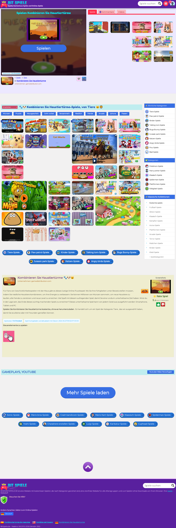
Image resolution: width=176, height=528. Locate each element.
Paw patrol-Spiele (156, 116)
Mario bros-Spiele (40, 415)
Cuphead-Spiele (146, 424)
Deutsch (8, 514)
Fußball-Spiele (155, 207)
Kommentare (107, 12)
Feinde (90, 114)
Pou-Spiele (153, 148)
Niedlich (78, 114)
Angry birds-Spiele (156, 143)
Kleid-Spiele (154, 252)
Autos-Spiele (154, 225)
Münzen (6, 114)
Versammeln (64, 114)
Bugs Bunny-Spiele (157, 130)
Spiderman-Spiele (156, 180)
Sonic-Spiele (13, 415)
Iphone (113, 114)
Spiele (92, 12)
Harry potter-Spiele (157, 171)
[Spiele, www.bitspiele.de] (14, 4)
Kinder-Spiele (154, 121)
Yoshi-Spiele (29, 424)
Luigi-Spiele (92, 424)
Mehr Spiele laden (88, 392)
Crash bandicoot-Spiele (72, 415)
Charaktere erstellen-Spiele (61, 424)
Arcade (101, 114)
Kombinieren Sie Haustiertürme (72, 522)
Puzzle (18, 114)
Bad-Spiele (153, 152)
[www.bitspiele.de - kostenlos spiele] (14, 486)
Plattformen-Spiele (157, 184)
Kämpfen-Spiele (156, 221)
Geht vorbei (49, 114)
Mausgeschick (32, 114)
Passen (124, 114)
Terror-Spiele (154, 239)
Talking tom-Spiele (157, 125)
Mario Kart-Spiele (104, 415)
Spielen (44, 48)
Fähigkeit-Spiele (156, 189)
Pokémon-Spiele (156, 166)
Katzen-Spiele (155, 139)
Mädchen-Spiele (156, 243)
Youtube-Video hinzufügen (160, 372)
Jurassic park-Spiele (157, 134)
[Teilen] (84, 79)
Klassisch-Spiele (155, 175)
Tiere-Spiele (154, 112)
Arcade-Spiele (155, 234)
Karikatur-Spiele (118, 424)
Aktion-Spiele (154, 212)
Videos (121, 12)
